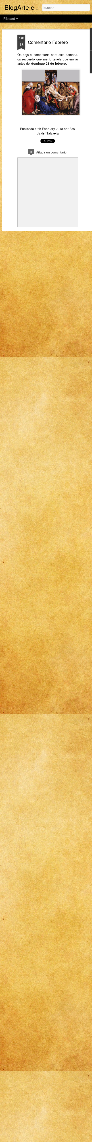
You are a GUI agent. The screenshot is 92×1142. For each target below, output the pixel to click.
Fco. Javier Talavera (56, 130)
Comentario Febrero (48, 42)
